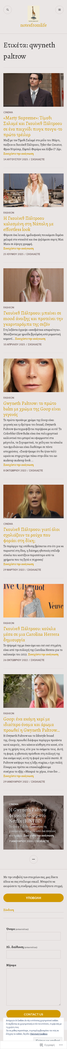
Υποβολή (33, 898)
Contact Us (33, 1014)
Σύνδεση (8, 910)
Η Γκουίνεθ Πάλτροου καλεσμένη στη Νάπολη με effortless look (28, 224)
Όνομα (17, 929)
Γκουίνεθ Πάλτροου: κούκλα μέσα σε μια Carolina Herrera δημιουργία (31, 634)
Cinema (8, 112)
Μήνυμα (11, 965)
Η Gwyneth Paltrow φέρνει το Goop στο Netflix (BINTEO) (28, 815)
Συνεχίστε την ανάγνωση (18, 154)
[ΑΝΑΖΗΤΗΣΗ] (7, 10)
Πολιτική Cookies (38, 1033)
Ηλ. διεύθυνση (21, 947)
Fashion (8, 212)
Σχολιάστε (38, 159)
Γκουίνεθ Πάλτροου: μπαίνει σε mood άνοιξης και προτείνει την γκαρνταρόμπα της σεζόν (33, 318)
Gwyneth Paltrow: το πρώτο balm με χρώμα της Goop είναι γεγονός (32, 409)
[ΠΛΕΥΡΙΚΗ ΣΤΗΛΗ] (33, 859)
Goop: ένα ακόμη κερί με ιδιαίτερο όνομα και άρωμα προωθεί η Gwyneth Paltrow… (31, 724)
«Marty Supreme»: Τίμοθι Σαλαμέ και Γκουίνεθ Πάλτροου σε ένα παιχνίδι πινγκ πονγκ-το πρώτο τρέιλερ (32, 126)
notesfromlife (33, 25)
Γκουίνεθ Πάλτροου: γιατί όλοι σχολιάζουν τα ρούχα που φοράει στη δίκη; (31, 535)
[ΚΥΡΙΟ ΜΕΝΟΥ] (59, 10)
